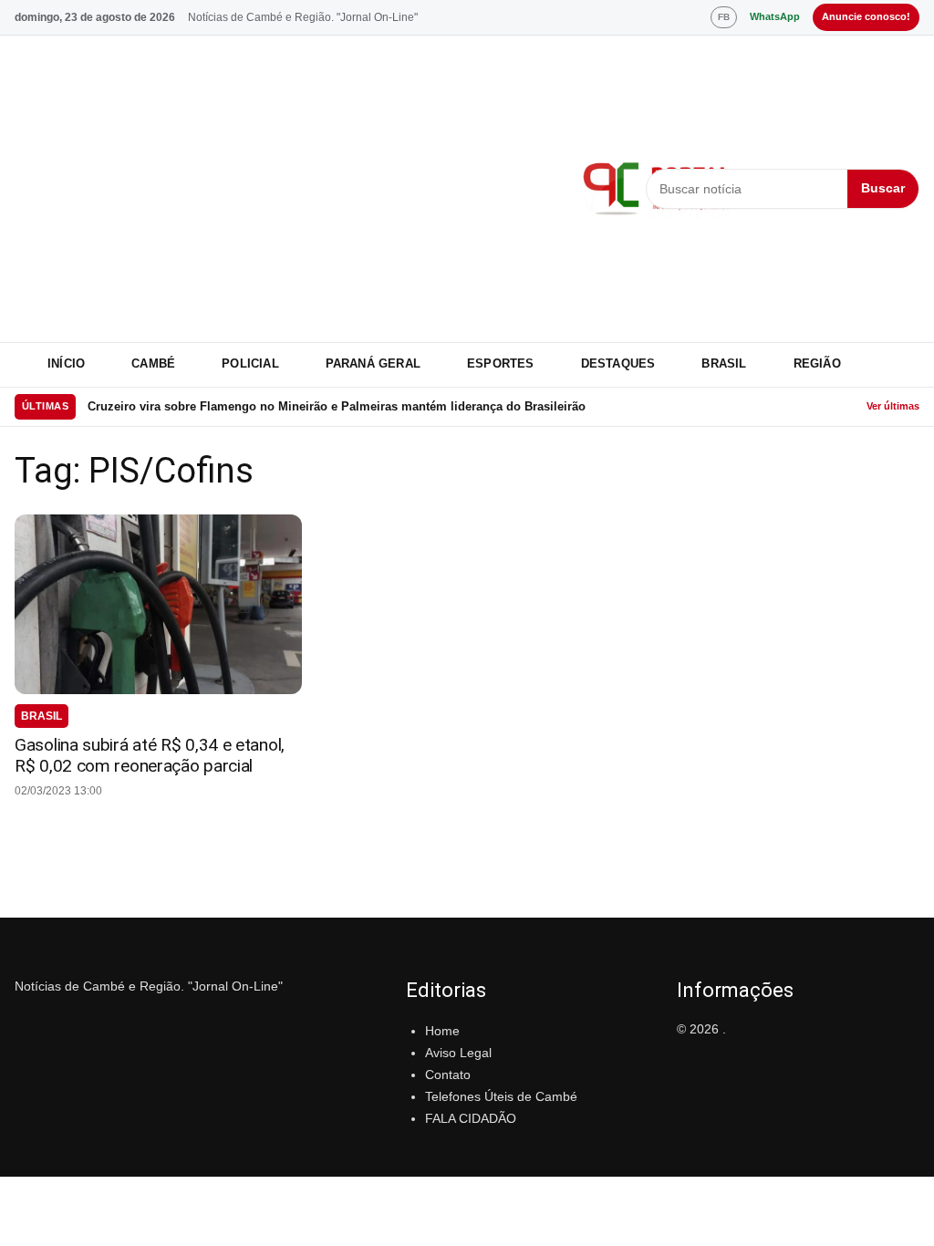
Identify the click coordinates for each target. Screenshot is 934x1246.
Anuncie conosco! (866, 16)
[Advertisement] (287, 189)
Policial (250, 363)
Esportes (500, 363)
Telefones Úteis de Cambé (501, 1096)
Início (66, 363)
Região (817, 363)
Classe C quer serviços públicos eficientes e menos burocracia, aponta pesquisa (316, 409)
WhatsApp (775, 16)
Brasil (723, 363)
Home (442, 1030)
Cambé (153, 363)
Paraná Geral (373, 363)
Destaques (618, 363)
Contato (448, 1074)
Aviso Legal (458, 1052)
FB (724, 17)
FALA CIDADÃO (470, 1118)
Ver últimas (893, 405)
